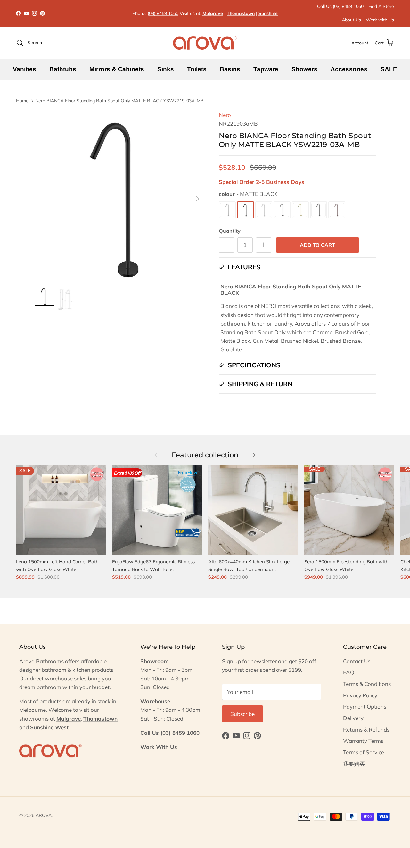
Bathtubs (62, 69)
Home (22, 101)
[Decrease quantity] (226, 245)
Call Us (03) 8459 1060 (340, 6)
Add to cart (317, 245)
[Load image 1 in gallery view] (120, 195)
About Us (351, 20)
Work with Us (380, 20)
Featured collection (205, 455)
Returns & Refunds (366, 729)
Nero (225, 115)
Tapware (265, 69)
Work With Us (158, 746)
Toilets (197, 69)
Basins (230, 69)
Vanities (24, 69)
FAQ (348, 672)
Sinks (165, 69)
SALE (389, 69)
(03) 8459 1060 (163, 13)
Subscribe (242, 714)
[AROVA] (205, 42)
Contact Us (356, 661)
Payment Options (364, 706)
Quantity (230, 231)
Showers (304, 69)
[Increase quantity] (263, 245)
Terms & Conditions (367, 683)
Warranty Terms (363, 740)
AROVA (44, 815)
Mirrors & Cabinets (116, 69)
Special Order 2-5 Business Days (261, 181)
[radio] (227, 209)
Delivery (353, 718)
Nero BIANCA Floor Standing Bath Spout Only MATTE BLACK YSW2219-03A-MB (119, 101)
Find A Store (381, 6)
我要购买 (354, 763)
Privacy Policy (360, 695)
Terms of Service (363, 752)
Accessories (349, 69)
